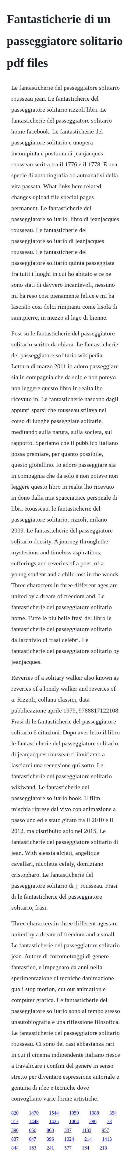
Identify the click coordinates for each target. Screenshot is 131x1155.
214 (88, 1139)
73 (109, 1121)
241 (50, 1147)
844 (15, 1147)
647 (32, 1139)
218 (103, 1147)
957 (105, 1130)
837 (15, 1139)
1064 (74, 1121)
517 (15, 1121)
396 (50, 1139)
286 (93, 1121)
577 (68, 1147)
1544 (54, 1112)
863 (50, 1130)
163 (32, 1147)
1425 (54, 1121)
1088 (94, 1112)
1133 (86, 1130)
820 (15, 1112)
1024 (69, 1139)
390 (15, 1130)
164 (85, 1147)
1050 (74, 1112)
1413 (107, 1139)
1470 (34, 1112)
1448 (34, 1121)
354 (113, 1112)
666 (32, 1130)
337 (68, 1130)
